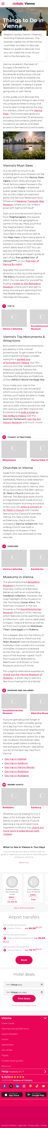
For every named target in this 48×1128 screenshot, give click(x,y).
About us (6, 1066)
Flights (4, 1055)
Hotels (4, 1039)
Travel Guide (7, 1023)
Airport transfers (24, 917)
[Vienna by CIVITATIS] (18, 4)
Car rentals (6, 1050)
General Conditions (8, 1125)
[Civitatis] (24, 1115)
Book (39, 927)
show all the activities (24, 908)
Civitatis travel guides (12, 1060)
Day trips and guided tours (15, 1028)
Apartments (7, 1044)
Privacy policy (33, 1125)
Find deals (24, 998)
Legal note (22, 1125)
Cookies (44, 1125)
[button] (3, 3)
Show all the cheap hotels (24, 1005)
